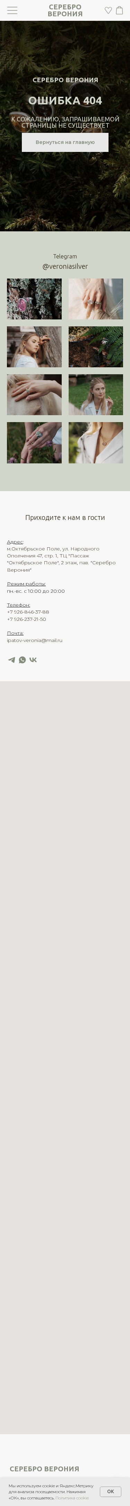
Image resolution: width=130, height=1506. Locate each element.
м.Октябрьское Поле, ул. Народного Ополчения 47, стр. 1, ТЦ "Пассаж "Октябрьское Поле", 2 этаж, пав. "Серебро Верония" (61, 559)
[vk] (33, 660)
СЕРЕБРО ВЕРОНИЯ (65, 10)
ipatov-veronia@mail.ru (34, 640)
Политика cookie (72, 1497)
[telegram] (11, 660)
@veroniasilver (65, 266)
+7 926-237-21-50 (26, 619)
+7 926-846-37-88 (28, 612)
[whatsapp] (22, 660)
